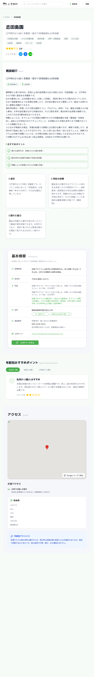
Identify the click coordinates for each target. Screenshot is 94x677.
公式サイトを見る (27, 342)
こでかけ (6, 17)
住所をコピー (41, 314)
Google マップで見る (75, 475)
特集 (87, 4)
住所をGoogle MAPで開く (59, 314)
